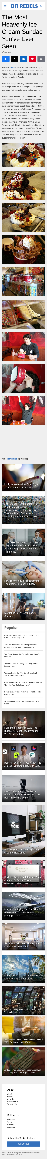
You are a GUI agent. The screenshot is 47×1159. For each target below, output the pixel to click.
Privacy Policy (12, 1102)
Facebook (11, 1120)
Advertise (10, 1099)
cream (12, 67)
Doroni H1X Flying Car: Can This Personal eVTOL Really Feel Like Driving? (21, 912)
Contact (10, 1096)
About (9, 1094)
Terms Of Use (12, 1104)
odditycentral (11, 459)
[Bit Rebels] (23, 8)
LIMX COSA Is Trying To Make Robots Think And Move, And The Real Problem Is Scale (22, 794)
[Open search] (42, 4)
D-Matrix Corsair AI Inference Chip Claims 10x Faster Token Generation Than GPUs (22, 880)
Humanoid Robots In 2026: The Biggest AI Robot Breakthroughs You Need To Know (21, 731)
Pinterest (10, 1125)
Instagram (11, 1127)
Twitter (10, 1122)
